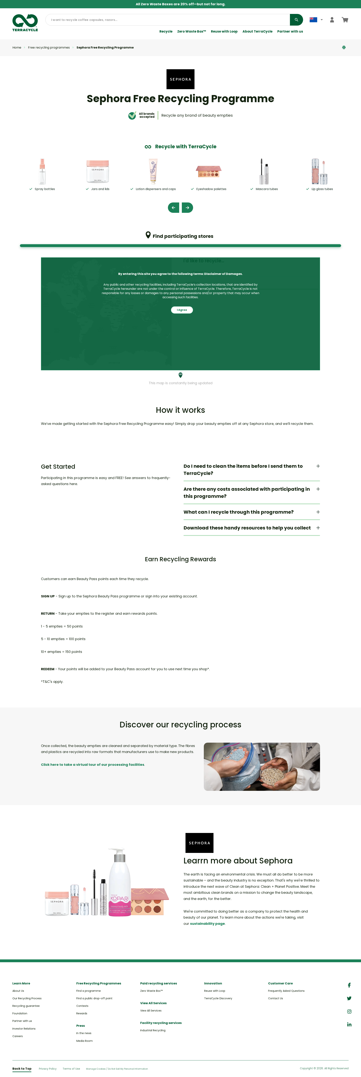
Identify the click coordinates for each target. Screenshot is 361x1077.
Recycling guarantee (26, 1006)
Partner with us (290, 31)
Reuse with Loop (224, 31)
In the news (83, 1033)
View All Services (151, 1010)
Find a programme (88, 991)
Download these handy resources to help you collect (247, 528)
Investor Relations (24, 1029)
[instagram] (349, 1011)
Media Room (84, 1041)
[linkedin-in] (349, 1024)
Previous (173, 207)
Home (16, 47)
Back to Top (21, 1068)
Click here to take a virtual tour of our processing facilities (92, 764)
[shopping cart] (345, 20)
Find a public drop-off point (94, 998)
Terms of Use (71, 1069)
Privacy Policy (48, 1069)
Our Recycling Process (27, 998)
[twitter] (349, 998)
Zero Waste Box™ (191, 31)
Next (187, 207)
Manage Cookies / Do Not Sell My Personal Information (117, 1069)
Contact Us (275, 998)
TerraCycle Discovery (218, 998)
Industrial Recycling (152, 1030)
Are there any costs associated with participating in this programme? (247, 493)
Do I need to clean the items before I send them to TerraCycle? (243, 470)
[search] (296, 20)
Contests (82, 1006)
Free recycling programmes (49, 47)
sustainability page (207, 923)
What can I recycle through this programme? (239, 512)
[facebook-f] (349, 985)
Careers (17, 1036)
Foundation (19, 1013)
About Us (18, 991)
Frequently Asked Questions (286, 991)
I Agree (182, 310)
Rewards (81, 1013)
